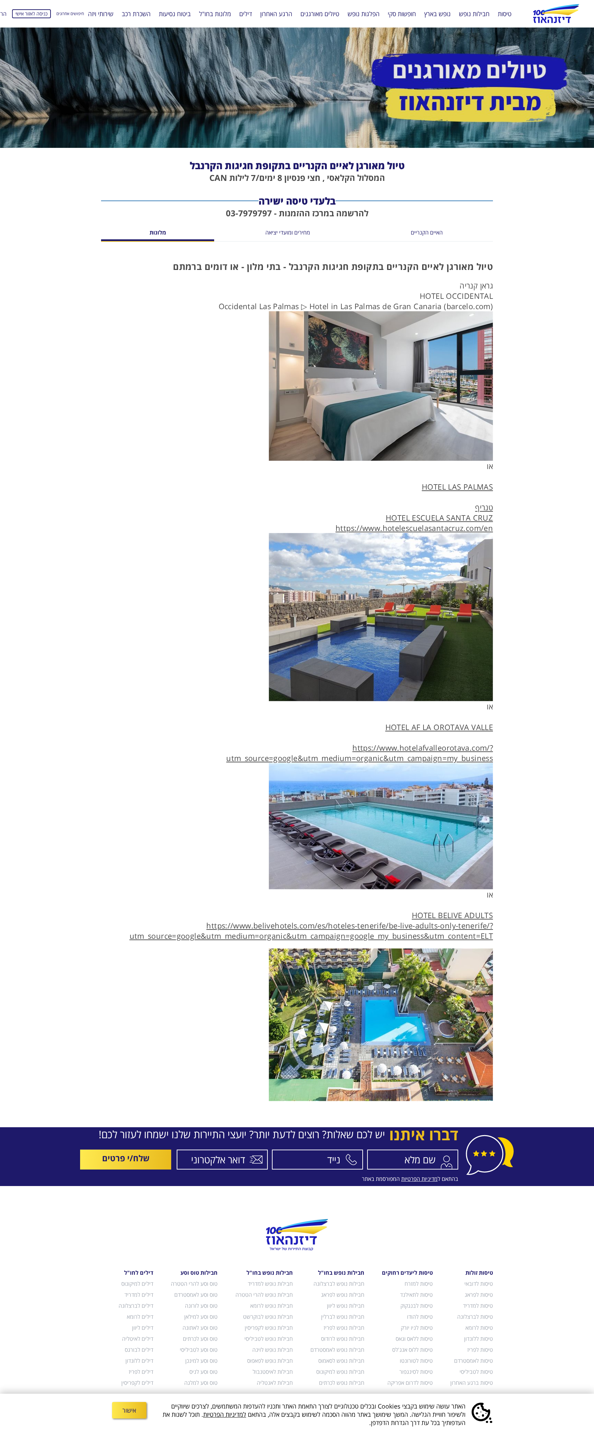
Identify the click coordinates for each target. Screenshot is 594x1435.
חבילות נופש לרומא (271, 1305)
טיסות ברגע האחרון (471, 1383)
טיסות (505, 14)
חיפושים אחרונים (70, 14)
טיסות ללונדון (478, 1338)
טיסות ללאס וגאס (414, 1338)
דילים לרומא (140, 1316)
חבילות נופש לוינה (272, 1350)
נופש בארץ (437, 14)
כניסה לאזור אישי (31, 13)
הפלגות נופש (364, 14)
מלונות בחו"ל (215, 14)
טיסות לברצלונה (475, 1316)
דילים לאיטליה (137, 1338)
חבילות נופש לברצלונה (339, 1283)
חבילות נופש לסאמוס (341, 1361)
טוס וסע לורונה (201, 1305)
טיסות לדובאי (478, 1283)
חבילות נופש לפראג (342, 1294)
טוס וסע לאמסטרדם (196, 1294)
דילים (245, 14)
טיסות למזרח (419, 1283)
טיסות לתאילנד (416, 1294)
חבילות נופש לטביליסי (268, 1338)
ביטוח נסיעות (175, 14)
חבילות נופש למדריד (270, 1283)
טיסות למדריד (478, 1305)
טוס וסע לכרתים (200, 1338)
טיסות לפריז (480, 1350)
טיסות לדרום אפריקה (410, 1383)
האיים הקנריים (427, 233)
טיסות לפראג (479, 1294)
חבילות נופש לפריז (343, 1327)
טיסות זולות (479, 1272)
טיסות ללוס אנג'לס (412, 1350)
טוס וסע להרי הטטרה (194, 1283)
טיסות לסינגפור (416, 1372)
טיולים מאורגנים (319, 14)
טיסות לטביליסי (476, 1372)
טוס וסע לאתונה (200, 1327)
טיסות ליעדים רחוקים (407, 1272)
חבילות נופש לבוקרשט (268, 1316)
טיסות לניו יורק (417, 1327)
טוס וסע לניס (203, 1372)
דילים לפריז (141, 1372)
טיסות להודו (420, 1316)
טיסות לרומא (479, 1327)
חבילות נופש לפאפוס (270, 1361)
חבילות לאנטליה (275, 1383)
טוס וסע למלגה (201, 1383)
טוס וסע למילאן (201, 1316)
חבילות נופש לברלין (342, 1316)
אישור (129, 1410)
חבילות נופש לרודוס (342, 1338)
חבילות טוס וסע (199, 1272)
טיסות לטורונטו (416, 1361)
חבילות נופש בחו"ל (341, 1272)
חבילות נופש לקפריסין (269, 1327)
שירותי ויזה (100, 14)
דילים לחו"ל (138, 1272)
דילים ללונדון (139, 1361)
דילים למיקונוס (137, 1283)
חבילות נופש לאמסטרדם (337, 1350)
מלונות (158, 233)
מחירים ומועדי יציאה (287, 233)
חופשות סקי (402, 14)
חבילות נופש (474, 14)
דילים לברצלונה (136, 1305)
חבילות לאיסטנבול (273, 1372)
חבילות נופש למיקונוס (340, 1372)
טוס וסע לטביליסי (199, 1350)
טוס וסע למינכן (201, 1361)
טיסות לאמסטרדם (473, 1361)
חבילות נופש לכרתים (341, 1383)
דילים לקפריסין (137, 1383)
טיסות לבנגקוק (416, 1305)
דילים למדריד (138, 1294)
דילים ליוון (142, 1327)
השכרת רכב (136, 14)
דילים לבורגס (139, 1350)
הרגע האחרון (276, 14)
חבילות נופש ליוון (345, 1305)
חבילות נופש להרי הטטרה (264, 1294)
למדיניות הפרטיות (224, 1414)
